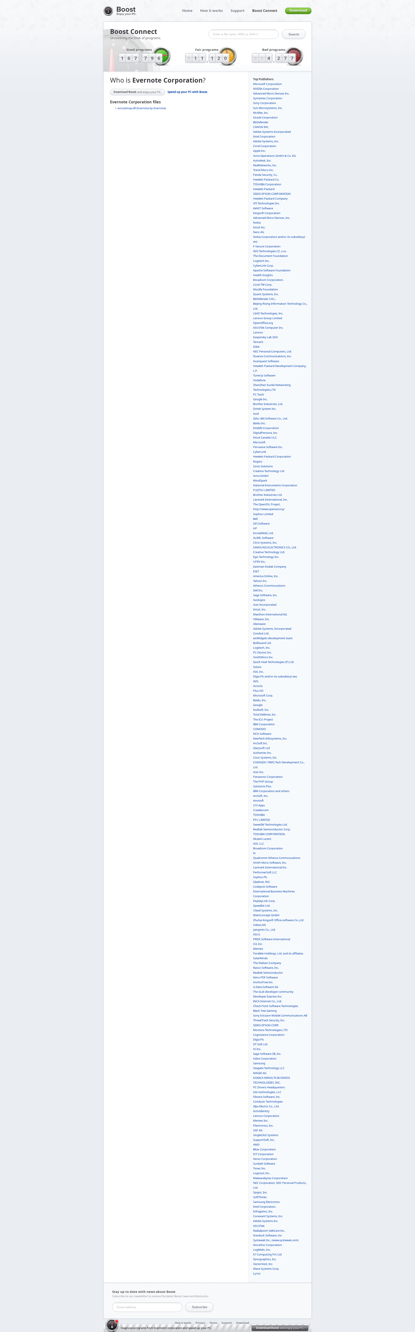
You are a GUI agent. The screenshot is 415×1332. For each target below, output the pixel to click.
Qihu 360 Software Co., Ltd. (270, 418)
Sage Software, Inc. (265, 595)
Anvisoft (258, 800)
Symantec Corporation (267, 98)
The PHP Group (263, 781)
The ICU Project (263, 719)
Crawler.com (261, 810)
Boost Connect (264, 10)
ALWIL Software (263, 538)
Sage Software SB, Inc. (267, 1054)
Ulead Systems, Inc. (265, 910)
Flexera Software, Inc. (266, 1097)
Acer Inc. (258, 772)
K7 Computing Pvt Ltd (267, 1254)
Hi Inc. (257, 1049)
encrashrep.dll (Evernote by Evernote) (142, 108)
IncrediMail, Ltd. (263, 533)
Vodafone (259, 380)
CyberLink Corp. (263, 265)
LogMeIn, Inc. (262, 1250)
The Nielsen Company (267, 963)
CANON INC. (261, 127)
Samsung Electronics (266, 1202)
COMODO (259, 729)
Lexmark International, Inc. (270, 499)
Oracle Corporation (265, 117)
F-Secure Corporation (267, 246)
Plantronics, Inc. (263, 1125)
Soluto (257, 667)
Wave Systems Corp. (266, 1269)
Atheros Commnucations (269, 586)
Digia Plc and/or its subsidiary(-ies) (275, 676)
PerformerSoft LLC (265, 872)
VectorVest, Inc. (263, 1264)
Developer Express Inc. (267, 996)
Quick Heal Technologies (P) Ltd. (273, 662)
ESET (256, 571)
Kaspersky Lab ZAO (265, 337)
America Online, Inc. (265, 576)
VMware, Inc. (261, 619)
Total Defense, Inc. (264, 714)
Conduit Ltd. (261, 633)
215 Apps (259, 805)
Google (257, 705)
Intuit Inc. (259, 227)
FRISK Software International (271, 939)
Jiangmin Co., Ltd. (264, 930)
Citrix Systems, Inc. (265, 542)
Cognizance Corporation (268, 1035)
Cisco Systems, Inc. (265, 757)
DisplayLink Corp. (264, 901)
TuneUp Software (264, 375)
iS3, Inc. (258, 944)
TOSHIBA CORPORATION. (269, 834)
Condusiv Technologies (268, 1101)
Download (298, 10)
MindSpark (260, 480)
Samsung (259, 1063)
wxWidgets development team (273, 638)
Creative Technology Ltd (268, 471)
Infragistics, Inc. (263, 1211)
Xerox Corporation (265, 1159)
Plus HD (258, 691)
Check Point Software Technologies (275, 1006)
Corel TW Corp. (262, 285)
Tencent (258, 342)
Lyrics (256, 1273)
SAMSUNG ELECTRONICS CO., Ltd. (275, 547)
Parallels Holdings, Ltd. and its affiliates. (278, 953)
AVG (255, 681)
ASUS (256, 934)
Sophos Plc (260, 877)
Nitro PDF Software (265, 977)
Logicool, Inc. (261, 1173)
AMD (256, 1144)
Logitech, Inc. (261, 648)
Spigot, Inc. (260, 1192)
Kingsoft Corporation (266, 213)
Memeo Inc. (260, 1120)
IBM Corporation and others (271, 791)
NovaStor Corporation (267, 1245)
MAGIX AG (259, 1073)
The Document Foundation (270, 256)
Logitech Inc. (261, 261)
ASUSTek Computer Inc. (268, 328)
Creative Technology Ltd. (269, 552)
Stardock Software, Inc (267, 1235)
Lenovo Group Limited (267, 318)
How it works (211, 10)
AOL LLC (258, 843)
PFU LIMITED (261, 820)
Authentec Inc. (262, 753)
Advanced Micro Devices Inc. (271, 93)
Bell (255, 519)
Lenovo (258, 332)
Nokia (257, 222)
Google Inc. (260, 399)
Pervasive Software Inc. (268, 447)
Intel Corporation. (264, 1207)
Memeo (258, 949)
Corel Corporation (264, 146)
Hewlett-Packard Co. (266, 179)
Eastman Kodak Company (269, 566)
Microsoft (259, 442)
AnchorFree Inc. (263, 982)
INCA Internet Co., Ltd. (267, 1001)
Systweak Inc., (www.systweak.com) (275, 1240)
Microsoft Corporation (267, 84)
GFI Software (261, 523)
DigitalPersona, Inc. (265, 433)
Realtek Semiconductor (268, 973)
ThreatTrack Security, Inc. (269, 1020)
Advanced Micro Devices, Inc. (271, 218)
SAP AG (257, 1130)
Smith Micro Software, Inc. (270, 863)
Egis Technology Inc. (266, 557)
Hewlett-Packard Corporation (272, 456)
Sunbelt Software (264, 1164)
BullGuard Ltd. (262, 643)
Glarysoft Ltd (261, 748)
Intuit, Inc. (259, 609)
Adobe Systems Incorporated (272, 132)
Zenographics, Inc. (264, 1259)
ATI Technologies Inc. (266, 203)
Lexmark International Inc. (270, 867)
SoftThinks (260, 1197)
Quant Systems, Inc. (266, 294)
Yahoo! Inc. (260, 581)
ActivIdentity (261, 1111)
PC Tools (258, 394)
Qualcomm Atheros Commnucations (276, 858)
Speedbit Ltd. (261, 906)
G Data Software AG (265, 987)
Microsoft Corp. (263, 695)
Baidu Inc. (259, 423)
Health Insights (263, 275)
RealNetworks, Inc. (265, 165)
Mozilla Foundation (265, 289)
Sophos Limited (263, 514)
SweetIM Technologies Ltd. (270, 824)
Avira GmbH (261, 476)
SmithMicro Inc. (263, 657)
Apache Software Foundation (271, 270)
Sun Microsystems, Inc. (268, 108)
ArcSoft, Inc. (260, 796)
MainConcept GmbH (266, 915)
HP (255, 528)
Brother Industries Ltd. (267, 495)
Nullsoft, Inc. (261, 710)
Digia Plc (258, 1039)
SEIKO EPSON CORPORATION (272, 194)
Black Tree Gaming (265, 1011)
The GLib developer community (273, 992)
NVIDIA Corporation (266, 89)
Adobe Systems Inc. (265, 1221)
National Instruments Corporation (275, 485)
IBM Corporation (264, 724)
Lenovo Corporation (266, 1116)
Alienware (259, 624)
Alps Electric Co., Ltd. (266, 1106)
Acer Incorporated (264, 605)
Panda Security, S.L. (265, 175)
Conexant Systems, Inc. (268, 1216)
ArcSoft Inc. (260, 743)
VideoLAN (259, 925)
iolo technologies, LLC (267, 1092)
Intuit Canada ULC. (265, 437)
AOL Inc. (258, 672)
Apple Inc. (259, 151)
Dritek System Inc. (264, 409)
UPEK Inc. (259, 562)
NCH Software (262, 734)
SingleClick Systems (265, 1135)
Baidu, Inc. (259, 700)
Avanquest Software (266, 361)
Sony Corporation (264, 103)
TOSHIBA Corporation (267, 184)
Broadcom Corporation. (268, 280)
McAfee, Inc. (260, 113)
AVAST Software (263, 208)
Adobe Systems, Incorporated (272, 629)
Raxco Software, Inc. (266, 968)
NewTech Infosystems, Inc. (270, 738)
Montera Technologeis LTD (270, 1030)
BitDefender (260, 122)
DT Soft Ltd (260, 1044)
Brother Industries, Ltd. (268, 404)
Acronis (258, 686)
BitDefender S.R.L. (264, 299)
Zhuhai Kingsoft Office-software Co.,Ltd (278, 920)
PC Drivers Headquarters (269, 1087)
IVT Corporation (263, 1154)
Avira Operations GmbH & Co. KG (274, 156)
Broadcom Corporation (268, 848)
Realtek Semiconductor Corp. (271, 829)
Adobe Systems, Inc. (266, 141)
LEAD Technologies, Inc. (268, 313)
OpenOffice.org (263, 323)
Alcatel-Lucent (262, 839)
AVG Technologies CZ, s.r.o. (270, 251)
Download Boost (137, 92)
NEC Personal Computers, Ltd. (272, 351)
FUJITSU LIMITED (264, 490)
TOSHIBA (259, 815)
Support (237, 10)
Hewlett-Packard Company (270, 198)
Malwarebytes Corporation (270, 1178)
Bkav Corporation (264, 1149)
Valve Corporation (264, 1058)
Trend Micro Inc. (263, 170)
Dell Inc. (258, 590)
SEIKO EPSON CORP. (266, 1025)
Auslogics (259, 600)
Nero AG (258, 232)
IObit (256, 347)
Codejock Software (265, 887)
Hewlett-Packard (264, 189)
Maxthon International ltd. (270, 614)
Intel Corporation (264, 136)
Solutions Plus (262, 786)
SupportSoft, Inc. (264, 1140)
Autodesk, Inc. (262, 160)
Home (187, 10)
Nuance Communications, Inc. (272, 356)
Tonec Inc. (259, 1168)
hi (254, 853)
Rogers (257, 461)
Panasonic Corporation (268, 777)
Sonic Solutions (263, 466)
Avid (256, 414)
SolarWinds (260, 958)
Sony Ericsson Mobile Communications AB (280, 1015)
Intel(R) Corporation (266, 428)
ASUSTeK (259, 1226)
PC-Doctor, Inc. (262, 652)
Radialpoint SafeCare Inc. (269, 1231)
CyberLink (259, 452)
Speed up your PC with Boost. (188, 92)
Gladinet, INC (261, 882)
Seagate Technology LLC (268, 1068)
